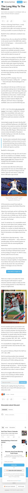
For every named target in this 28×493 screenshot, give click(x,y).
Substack (7, 490)
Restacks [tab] (11, 409)
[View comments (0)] (7, 21)
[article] (14, 434)
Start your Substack (10, 486)
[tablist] (7, 409)
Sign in (25, 2)
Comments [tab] (4, 409)
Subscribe (19, 2)
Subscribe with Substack (15, 470)
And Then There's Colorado (9, 431)
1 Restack (12, 394)
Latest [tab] (6, 427)
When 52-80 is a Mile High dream (9, 433)
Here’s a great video (6, 159)
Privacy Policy (16, 476)
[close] (24, 445)
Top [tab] (3, 427)
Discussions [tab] (12, 427)
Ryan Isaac (3, 16)
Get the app (21, 486)
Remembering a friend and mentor (9, 441)
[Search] (25, 427)
